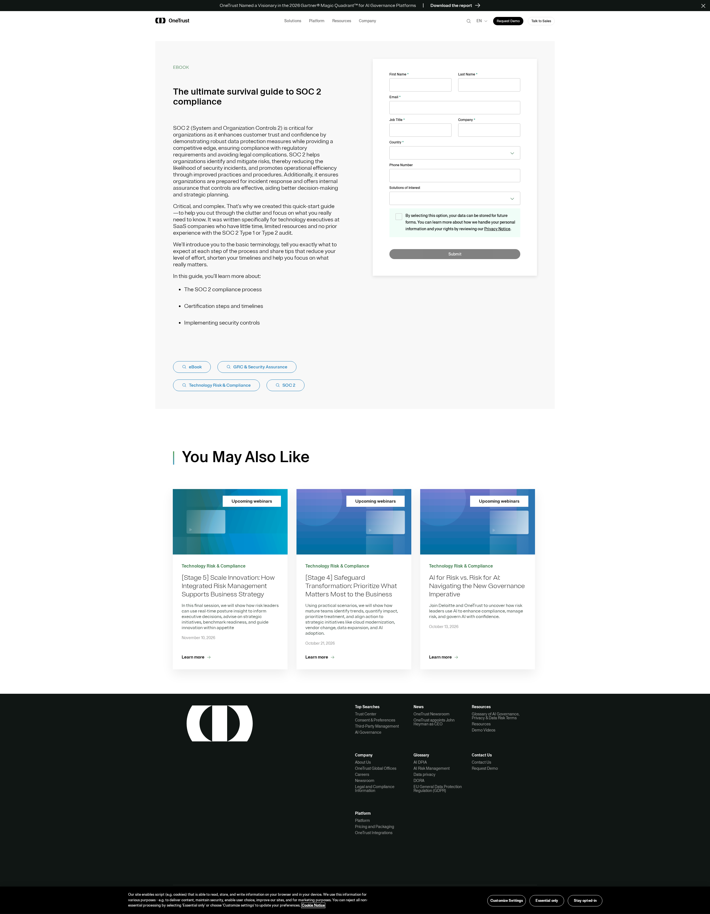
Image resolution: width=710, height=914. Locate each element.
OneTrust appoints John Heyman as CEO (434, 722)
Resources (481, 724)
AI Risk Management (432, 768)
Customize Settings (506, 900)
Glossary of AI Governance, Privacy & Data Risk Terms (495, 716)
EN (479, 21)
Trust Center (365, 714)
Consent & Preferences (375, 720)
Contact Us (481, 762)
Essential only (547, 900)
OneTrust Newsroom (432, 714)
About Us (363, 762)
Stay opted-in (585, 900)
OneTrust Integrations (373, 833)
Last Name (468, 74)
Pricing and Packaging (374, 827)
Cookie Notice (313, 905)
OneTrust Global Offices (375, 768)
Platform (362, 820)
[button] (705, 6)
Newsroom (364, 781)
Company (466, 120)
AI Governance (368, 732)
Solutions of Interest (404, 188)
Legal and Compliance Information (374, 789)
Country (396, 142)
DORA (419, 781)
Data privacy (424, 774)
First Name (399, 74)
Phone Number (401, 165)
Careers (362, 774)
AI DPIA (420, 762)
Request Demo (485, 768)
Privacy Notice (497, 229)
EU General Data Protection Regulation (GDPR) (438, 789)
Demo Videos (483, 730)
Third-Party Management (377, 726)
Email (395, 97)
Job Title (397, 120)
